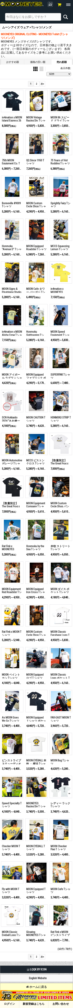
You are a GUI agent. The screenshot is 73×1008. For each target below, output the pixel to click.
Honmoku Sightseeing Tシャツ (35, 335)
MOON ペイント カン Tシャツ (11, 676)
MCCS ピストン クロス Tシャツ (35, 462)
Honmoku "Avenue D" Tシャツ (12, 249)
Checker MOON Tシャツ (11, 848)
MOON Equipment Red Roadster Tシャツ (12, 592)
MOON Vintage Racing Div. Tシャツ (36, 120)
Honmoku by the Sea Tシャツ (35, 548)
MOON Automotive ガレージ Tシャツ (12, 463)
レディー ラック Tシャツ (60, 805)
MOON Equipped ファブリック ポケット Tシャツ (36, 378)
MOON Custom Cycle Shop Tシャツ (36, 206)
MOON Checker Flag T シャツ (59, 848)
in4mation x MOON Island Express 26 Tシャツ (12, 120)
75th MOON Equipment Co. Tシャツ (11, 163)
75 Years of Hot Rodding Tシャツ (60, 162)
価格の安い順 (37, 62)
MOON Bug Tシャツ (60, 762)
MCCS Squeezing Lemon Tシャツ (60, 248)
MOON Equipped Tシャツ (36, 890)
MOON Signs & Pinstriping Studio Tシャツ (11, 292)
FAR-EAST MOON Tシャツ (61, 719)
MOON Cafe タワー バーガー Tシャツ (35, 292)
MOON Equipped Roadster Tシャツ (36, 248)
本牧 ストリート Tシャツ (60, 548)
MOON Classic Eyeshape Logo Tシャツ (60, 635)
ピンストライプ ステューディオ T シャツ (11, 763)
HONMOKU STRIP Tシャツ (61, 419)
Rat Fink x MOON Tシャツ (11, 633)
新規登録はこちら (34, 1003)
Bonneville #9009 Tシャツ (11, 205)
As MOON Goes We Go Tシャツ (10, 719)
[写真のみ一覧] (36, 68)
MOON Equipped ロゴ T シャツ (35, 676)
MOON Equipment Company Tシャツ (35, 506)
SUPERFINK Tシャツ (60, 376)
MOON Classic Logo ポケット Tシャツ (60, 678)
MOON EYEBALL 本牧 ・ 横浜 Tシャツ (36, 763)
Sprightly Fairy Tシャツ (60, 205)
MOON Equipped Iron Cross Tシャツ (35, 592)
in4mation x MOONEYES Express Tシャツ (60, 292)
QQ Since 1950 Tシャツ (35, 162)
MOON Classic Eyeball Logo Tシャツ (11, 935)
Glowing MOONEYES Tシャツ (36, 935)
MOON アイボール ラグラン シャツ (12, 378)
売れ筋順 (62, 62)
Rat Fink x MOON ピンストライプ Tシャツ (60, 935)
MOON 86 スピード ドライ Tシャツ (60, 120)
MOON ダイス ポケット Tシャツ (60, 590)
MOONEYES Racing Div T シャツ (36, 806)
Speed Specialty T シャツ (12, 805)
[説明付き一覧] (41, 68)
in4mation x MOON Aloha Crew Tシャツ (12, 335)
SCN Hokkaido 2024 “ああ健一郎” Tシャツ (11, 420)
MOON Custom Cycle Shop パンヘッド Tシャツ (60, 506)
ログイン (9, 1003)
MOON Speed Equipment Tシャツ (60, 335)
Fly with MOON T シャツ (10, 890)
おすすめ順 (12, 62)
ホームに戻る (38, 987)
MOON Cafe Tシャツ (60, 890)
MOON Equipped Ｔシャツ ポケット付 (36, 720)
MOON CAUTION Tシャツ (35, 419)
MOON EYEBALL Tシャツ (35, 848)
